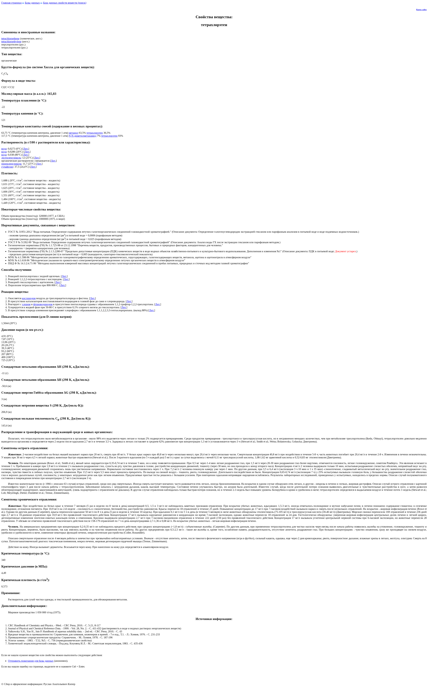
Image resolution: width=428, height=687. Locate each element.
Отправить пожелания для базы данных (31, 660)
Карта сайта (421, 10)
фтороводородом (42, 304)
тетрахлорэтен (94, 132)
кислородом (29, 298)
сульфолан (7, 166)
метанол (73, 132)
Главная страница (11, 2)
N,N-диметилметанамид (82, 135)
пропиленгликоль (11, 163)
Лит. (25, 148)
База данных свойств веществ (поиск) (64, 2)
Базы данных (32, 2)
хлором (26, 304)
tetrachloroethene (10, 38)
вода (4, 148)
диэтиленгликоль (11, 157)
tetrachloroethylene (11, 41)
